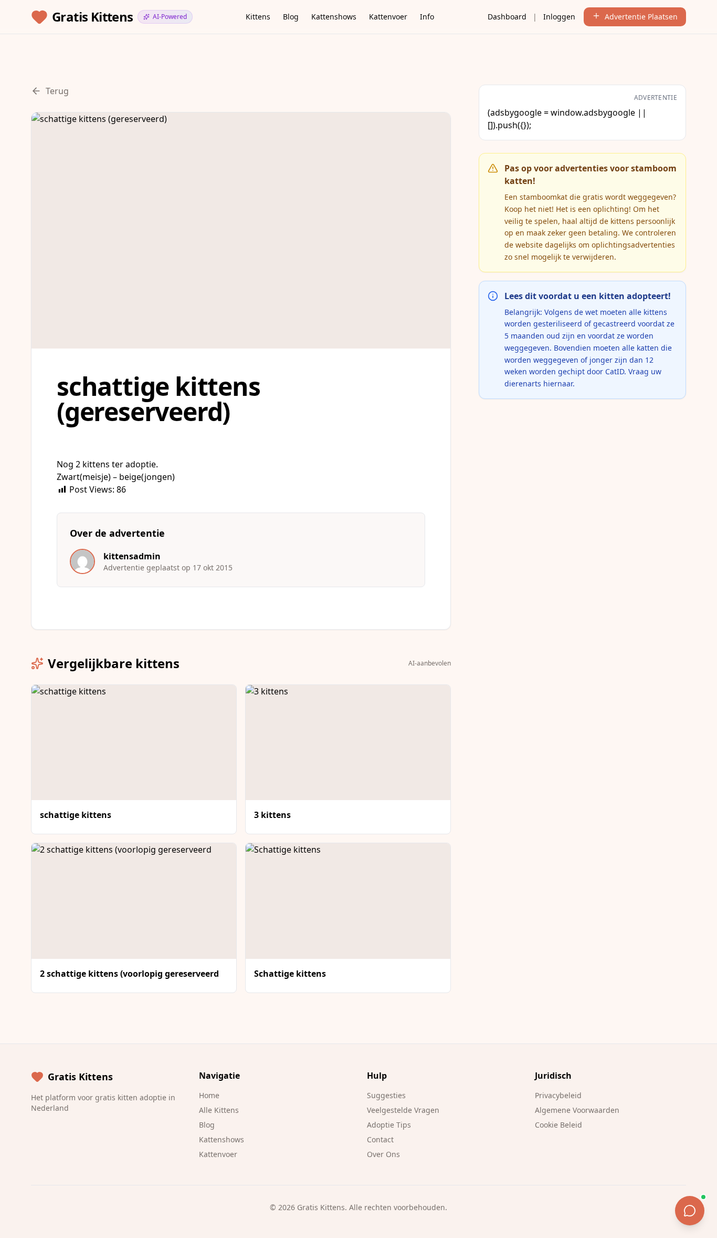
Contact (380, 1139)
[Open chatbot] (689, 1210)
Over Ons (383, 1154)
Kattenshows (333, 17)
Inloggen (559, 17)
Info (427, 17)
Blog (291, 17)
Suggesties (386, 1095)
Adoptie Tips (389, 1125)
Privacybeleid (558, 1095)
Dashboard (507, 17)
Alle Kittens (219, 1110)
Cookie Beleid (558, 1125)
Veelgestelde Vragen (403, 1110)
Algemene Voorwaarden (577, 1110)
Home (209, 1095)
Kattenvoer (388, 17)
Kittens (258, 17)
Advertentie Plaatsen (641, 17)
